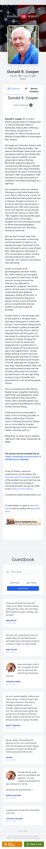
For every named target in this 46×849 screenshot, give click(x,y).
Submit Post (23, 588)
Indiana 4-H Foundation (22, 489)
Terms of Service (29, 838)
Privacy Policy (16, 838)
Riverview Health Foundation (18, 477)
